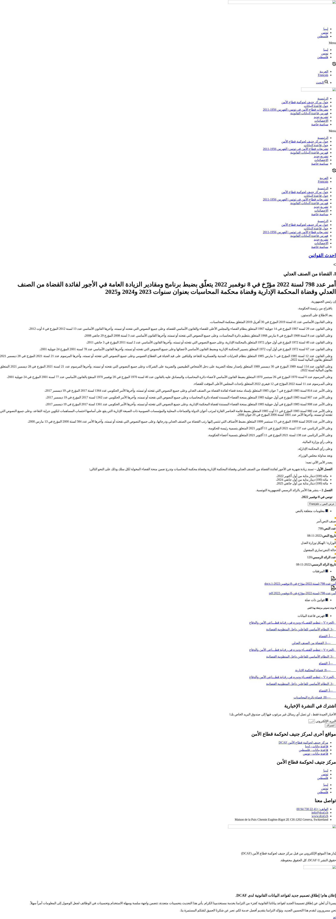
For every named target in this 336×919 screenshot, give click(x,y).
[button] (168, 43)
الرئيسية (323, 98)
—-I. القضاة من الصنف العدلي (314, 643)
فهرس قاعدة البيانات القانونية (309, 113)
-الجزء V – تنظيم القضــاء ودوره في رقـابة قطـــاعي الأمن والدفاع (292, 622)
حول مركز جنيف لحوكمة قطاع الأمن (304, 102)
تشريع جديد (321, 117)
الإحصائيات (321, 120)
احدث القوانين (322, 255)
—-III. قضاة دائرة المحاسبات (315, 697)
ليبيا (325, 29)
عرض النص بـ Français (321, 503)
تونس (324, 32)
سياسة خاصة (319, 124)
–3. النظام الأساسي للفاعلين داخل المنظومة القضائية (301, 629)
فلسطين (322, 36)
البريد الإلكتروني (325, 721)
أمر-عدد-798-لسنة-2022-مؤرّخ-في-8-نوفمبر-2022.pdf (302, 593)
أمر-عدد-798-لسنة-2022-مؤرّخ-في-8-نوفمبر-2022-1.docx (300, 583)
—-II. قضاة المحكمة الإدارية (315, 670)
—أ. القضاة (327, 636)
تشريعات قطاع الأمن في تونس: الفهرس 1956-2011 (295, 109)
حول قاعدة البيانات (316, 106)
